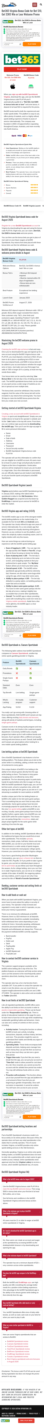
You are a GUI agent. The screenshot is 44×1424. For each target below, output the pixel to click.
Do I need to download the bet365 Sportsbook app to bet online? (19, 1231)
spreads (30, 839)
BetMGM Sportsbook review (17, 1341)
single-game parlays (9, 722)
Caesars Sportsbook (19, 653)
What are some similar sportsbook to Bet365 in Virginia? (18, 1326)
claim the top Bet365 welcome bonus (17, 1189)
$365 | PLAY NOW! (26, 1420)
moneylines (25, 819)
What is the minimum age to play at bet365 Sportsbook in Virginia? (17, 1212)
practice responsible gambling (13, 1010)
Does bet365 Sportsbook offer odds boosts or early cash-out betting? (19, 1304)
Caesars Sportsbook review (17, 1344)
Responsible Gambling (8, 1416)
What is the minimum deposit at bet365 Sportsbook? (20, 1255)
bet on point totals (8, 866)
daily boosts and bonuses (28, 717)
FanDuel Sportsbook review (17, 1346)
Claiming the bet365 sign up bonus (15, 349)
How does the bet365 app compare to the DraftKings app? (19, 1274)
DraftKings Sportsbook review (18, 1354)
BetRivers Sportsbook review (18, 1351)
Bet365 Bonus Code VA (12, 206)
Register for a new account (20, 226)
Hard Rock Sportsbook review (18, 1349)
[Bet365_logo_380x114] (22, 59)
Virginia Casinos (21, 1413)
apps (25, 1282)
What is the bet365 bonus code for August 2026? (18, 1179)
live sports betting (15, 809)
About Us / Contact (8, 1413)
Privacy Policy (33, 1413)
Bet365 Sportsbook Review (13, 26)
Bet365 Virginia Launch (32, 206)
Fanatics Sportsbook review (17, 1356)
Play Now (32, 44)
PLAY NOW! (22, 69)
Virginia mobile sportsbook (16, 601)
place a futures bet (26, 858)
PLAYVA (22, 260)
